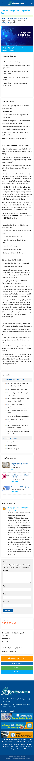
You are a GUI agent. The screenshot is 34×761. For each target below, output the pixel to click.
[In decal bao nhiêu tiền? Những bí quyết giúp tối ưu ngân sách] (6, 465)
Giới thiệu (4, 48)
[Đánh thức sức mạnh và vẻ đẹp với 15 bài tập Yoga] (6, 476)
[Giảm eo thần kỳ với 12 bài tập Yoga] (6, 488)
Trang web (6, 602)
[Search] (32, 3)
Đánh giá (11, 50)
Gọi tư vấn (17, 668)
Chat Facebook (17, 663)
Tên (4, 586)
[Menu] (2, 3)
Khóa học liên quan (22, 48)
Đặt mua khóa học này (17, 658)
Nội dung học (11, 48)
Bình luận (6, 570)
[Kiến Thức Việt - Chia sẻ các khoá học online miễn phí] (17, 3)
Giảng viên (4, 50)
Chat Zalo (17, 672)
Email (5, 594)
